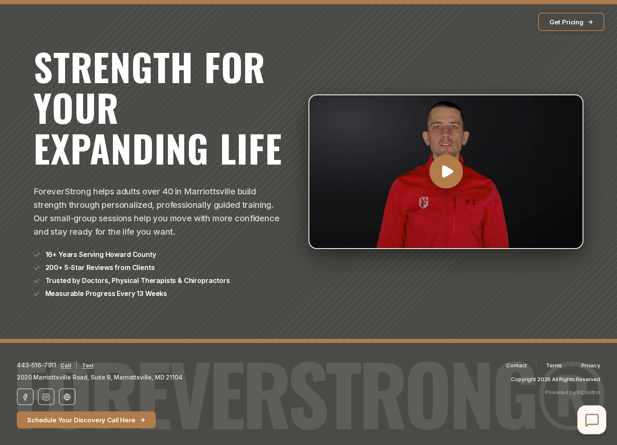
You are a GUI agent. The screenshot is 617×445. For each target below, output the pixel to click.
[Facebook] (25, 396)
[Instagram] (46, 396)
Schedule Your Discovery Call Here (81, 420)
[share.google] (67, 396)
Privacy (590, 365)
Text (87, 365)
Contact (516, 365)
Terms (554, 365)
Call (65, 365)
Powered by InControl (572, 392)
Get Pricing (566, 22)
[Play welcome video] (445, 171)
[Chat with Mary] (592, 420)
